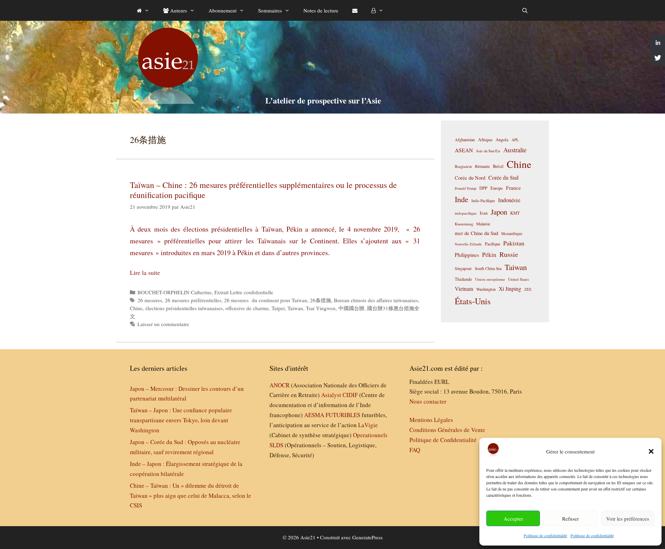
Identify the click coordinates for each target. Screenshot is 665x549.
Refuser (570, 518)
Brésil (498, 166)
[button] (651, 451)
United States (518, 279)
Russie (508, 254)
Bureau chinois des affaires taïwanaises (376, 300)
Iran (484, 213)
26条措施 (320, 300)
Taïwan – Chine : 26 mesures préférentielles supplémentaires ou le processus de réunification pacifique (263, 189)
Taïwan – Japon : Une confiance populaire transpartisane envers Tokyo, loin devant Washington (181, 420)
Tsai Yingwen (321, 308)
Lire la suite (145, 272)
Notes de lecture (320, 10)
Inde (461, 199)
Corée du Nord (470, 177)
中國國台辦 (351, 308)
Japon (499, 212)
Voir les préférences (627, 518)
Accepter (513, 518)
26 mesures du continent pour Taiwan (265, 300)
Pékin (489, 255)
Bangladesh (463, 166)
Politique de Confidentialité (443, 440)
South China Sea (488, 268)
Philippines (467, 254)
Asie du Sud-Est (488, 150)
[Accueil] (143, 10)
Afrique (485, 139)
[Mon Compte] (377, 10)
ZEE (528, 289)
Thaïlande (463, 279)
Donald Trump (465, 188)
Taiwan (295, 308)
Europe (496, 188)
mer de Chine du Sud (476, 233)
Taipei (278, 308)
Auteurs (178, 10)
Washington (486, 289)
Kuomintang (464, 223)
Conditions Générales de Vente (447, 430)
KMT (515, 213)
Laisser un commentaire (163, 324)
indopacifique (466, 213)
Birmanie (482, 166)
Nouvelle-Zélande (468, 244)
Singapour (463, 268)
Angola (502, 140)
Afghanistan (465, 139)
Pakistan (513, 243)
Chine (136, 308)
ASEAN (464, 150)
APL (515, 139)
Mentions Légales (431, 420)
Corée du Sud (503, 177)
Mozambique (511, 233)
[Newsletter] (354, 10)
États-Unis (473, 301)
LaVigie (368, 425)
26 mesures (150, 300)
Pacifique (492, 243)
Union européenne (490, 279)
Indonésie (509, 200)
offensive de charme (247, 308)
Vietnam (464, 288)
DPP (483, 188)
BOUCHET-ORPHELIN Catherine (175, 292)
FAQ (414, 450)
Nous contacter (427, 401)
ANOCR (279, 385)
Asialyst (331, 395)
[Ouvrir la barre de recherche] (525, 10)
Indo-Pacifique (483, 200)
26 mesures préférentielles (193, 300)
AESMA (314, 415)
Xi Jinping (510, 288)
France (513, 187)
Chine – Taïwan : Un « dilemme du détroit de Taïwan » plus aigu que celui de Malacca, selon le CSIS (190, 496)
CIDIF (350, 395)
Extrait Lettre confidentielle (243, 292)
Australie (514, 149)
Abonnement (223, 10)
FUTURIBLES (343, 415)
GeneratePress (367, 537)
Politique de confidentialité (545, 535)
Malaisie (483, 223)
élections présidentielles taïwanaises (184, 308)
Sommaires (270, 10)
